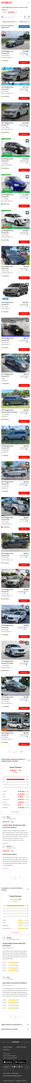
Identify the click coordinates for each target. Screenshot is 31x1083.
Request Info (24, 62)
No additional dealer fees (22, 591)
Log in (27, 1067)
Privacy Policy (15, 1073)
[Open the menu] (28, 2)
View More (5, 843)
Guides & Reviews (21, 1047)
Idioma (7, 1067)
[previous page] (9, 751)
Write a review (15, 812)
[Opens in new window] (8, 1062)
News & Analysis (7, 1047)
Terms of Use (6, 1073)
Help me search (24, 26)
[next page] (21, 751)
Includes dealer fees (24, 53)
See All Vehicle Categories (10, 1058)
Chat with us (6, 1049)
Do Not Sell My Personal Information (12, 1076)
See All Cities (7, 1053)
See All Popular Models (10, 1056)
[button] (25, 17)
